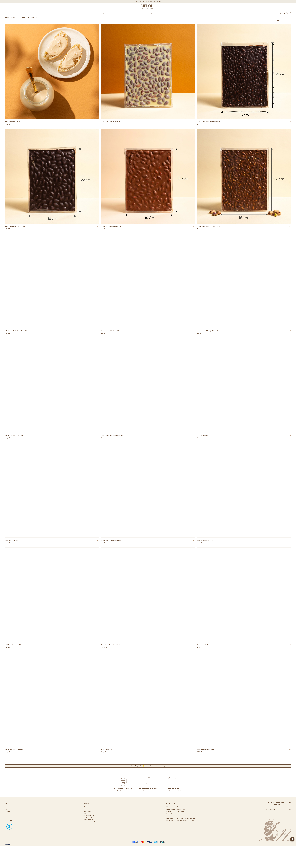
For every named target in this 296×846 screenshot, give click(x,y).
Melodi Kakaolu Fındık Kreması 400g (206, 644)
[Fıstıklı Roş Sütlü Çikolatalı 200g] (52, 595)
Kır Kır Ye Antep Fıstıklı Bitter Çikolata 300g (208, 121)
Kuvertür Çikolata (170, 811)
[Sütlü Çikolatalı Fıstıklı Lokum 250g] (52, 385)
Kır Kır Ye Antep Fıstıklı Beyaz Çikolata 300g (16, 331)
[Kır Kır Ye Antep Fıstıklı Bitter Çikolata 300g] (244, 71)
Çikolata (168, 806)
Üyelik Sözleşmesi (88, 817)
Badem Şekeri (169, 820)
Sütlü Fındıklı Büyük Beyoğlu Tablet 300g (208, 331)
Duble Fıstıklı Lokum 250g (12, 540)
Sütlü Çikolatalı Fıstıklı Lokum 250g (14, 435)
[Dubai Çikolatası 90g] (148, 699)
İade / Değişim (87, 813)
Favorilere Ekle (97, 121)
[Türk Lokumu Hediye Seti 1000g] (244, 699)
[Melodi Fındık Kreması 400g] (52, 71)
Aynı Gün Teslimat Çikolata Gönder (185, 820)
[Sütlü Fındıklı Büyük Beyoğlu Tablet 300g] (244, 281)
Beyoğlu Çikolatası (171, 813)
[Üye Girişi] (284, 13)
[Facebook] (5, 820)
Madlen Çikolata (170, 818)
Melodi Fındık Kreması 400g (12, 121)
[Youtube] (11, 820)
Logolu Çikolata (170, 816)
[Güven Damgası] (9, 827)
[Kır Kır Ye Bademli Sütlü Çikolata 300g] (148, 176)
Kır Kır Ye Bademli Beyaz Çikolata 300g (111, 121)
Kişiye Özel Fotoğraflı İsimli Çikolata (186, 818)
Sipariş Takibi (87, 811)
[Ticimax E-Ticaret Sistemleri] (7, 845)
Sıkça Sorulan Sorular (89, 815)
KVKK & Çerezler (88, 819)
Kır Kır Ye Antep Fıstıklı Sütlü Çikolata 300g (208, 226)
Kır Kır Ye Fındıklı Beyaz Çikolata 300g (111, 540)
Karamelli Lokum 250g (203, 435)
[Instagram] (8, 820)
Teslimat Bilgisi (88, 806)
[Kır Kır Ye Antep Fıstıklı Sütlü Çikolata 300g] (244, 176)
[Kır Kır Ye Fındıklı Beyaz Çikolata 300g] (148, 490)
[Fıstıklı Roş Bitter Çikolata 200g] (244, 490)
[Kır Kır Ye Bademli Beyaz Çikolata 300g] (148, 71)
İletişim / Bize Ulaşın (89, 809)
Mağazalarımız (8, 809)
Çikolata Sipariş (181, 806)
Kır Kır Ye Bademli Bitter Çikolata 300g (15, 226)
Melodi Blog (8, 811)
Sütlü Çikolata (180, 811)
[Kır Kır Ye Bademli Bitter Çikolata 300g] (52, 176)
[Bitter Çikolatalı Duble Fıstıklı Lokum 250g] (148, 385)
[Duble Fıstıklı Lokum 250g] (52, 490)
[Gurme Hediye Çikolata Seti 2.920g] (148, 595)
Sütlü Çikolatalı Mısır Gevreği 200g (14, 749)
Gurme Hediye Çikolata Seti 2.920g (110, 644)
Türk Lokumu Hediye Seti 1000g (205, 749)
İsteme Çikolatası (181, 809)
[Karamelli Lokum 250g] (244, 385)
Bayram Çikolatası (170, 809)
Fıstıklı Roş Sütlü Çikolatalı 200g (13, 644)
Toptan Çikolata (181, 813)
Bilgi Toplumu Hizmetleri (90, 821)
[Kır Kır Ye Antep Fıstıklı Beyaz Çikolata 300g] (52, 281)
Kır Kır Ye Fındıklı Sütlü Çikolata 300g (110, 331)
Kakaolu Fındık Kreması (183, 816)
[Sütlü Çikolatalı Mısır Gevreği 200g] (52, 699)
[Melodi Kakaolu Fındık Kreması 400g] (244, 595)
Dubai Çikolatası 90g (106, 749)
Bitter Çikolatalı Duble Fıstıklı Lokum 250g (112, 435)
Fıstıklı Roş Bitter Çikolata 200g (205, 540)
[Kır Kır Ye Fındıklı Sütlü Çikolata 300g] (148, 281)
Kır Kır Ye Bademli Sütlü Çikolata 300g (111, 226)
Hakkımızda (7, 806)
